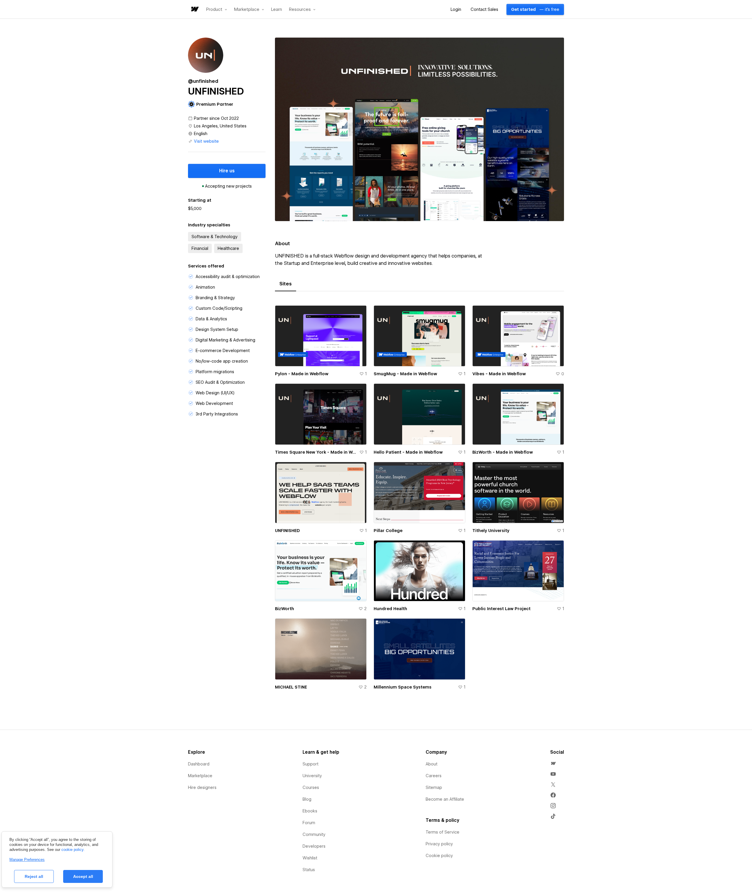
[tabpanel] (419, 501)
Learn (276, 9)
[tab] (285, 284)
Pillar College (388, 530)
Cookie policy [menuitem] (439, 855)
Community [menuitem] (314, 834)
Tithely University (490, 530)
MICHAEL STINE (291, 687)
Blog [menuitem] (307, 799)
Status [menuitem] (309, 869)
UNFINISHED (287, 530)
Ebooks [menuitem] (310, 811)
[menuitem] (553, 763)
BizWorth (284, 608)
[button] (217, 9)
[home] (194, 9)
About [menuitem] (431, 764)
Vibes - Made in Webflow (499, 373)
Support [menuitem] (310, 764)
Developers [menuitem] (314, 846)
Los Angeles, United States (220, 126)
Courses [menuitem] (311, 787)
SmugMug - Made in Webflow (405, 373)
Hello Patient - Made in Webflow (408, 452)
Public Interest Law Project (501, 608)
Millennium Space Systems (403, 687)
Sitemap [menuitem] (434, 787)
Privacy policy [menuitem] (439, 843)
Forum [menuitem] (309, 822)
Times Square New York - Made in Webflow (316, 452)
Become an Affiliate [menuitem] (445, 799)
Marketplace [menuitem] (200, 775)
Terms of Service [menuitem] (442, 832)
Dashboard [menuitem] (198, 764)
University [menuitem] (312, 775)
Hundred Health (390, 608)
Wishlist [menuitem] (310, 858)
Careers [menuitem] (434, 775)
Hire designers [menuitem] (202, 787)
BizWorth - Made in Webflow (502, 452)
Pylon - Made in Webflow (301, 373)
